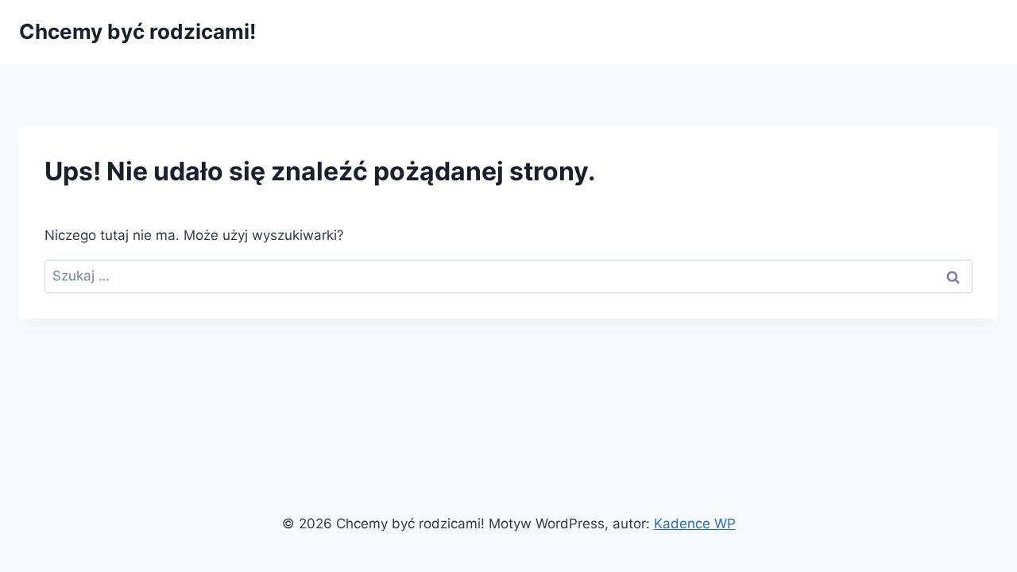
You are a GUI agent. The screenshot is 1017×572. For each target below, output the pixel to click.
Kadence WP (695, 523)
